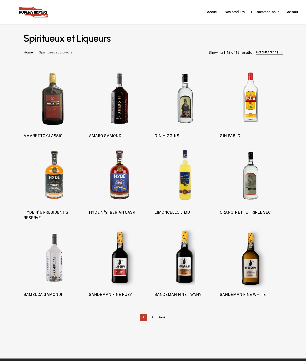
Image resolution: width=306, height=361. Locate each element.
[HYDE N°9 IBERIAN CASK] (120, 175)
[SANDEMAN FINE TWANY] (185, 257)
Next (162, 317)
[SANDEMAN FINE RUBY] (120, 257)
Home (28, 52)
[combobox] (269, 52)
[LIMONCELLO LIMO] (185, 175)
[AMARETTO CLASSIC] (54, 98)
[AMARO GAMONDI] (120, 98)
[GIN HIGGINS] (185, 98)
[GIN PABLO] (250, 98)
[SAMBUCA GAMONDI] (54, 257)
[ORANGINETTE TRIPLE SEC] (250, 175)
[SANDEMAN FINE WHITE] (250, 257)
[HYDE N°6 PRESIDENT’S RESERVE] (54, 175)
